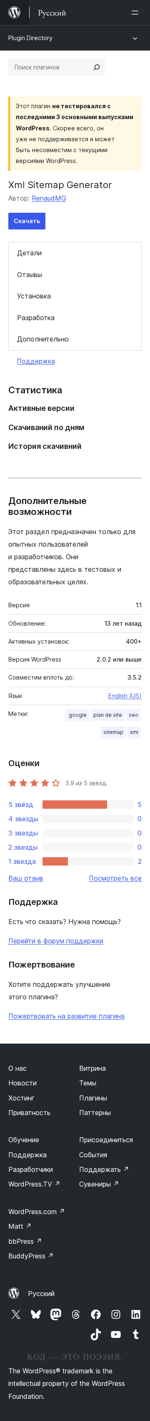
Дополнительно (43, 339)
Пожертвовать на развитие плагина (66, 1016)
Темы (87, 1083)
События (93, 1155)
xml (134, 732)
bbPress (25, 1241)
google (78, 715)
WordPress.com (36, 1211)
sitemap (113, 732)
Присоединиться (106, 1140)
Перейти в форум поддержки (55, 941)
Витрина (92, 1068)
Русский (41, 1293)
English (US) (125, 695)
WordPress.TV (34, 1184)
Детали (29, 253)
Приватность (29, 1112)
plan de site (107, 715)
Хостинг (21, 1098)
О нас (17, 1068)
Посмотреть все (115, 878)
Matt (20, 1226)
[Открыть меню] (136, 12)
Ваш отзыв (25, 878)
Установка (34, 296)
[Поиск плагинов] (96, 67)
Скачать (27, 220)
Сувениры (99, 1184)
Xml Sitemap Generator (60, 184)
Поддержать (104, 1169)
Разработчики (30, 1169)
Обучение (23, 1140)
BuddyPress (31, 1256)
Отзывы (29, 274)
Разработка (36, 317)
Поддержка (36, 361)
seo (133, 715)
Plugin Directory (30, 37)
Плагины (93, 1098)
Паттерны (95, 1112)
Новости (22, 1083)
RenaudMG (49, 198)
